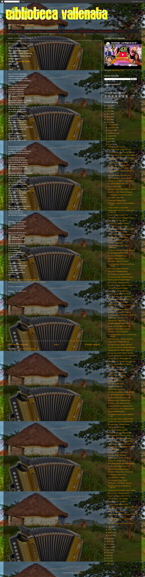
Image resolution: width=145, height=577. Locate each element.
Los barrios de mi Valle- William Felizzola (121, 189)
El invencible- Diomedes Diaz (117, 318)
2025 (109, 108)
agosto (110, 136)
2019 (109, 539)
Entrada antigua (92, 344)
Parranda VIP (120, 31)
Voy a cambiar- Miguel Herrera (118, 469)
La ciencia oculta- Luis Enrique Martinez (121, 250)
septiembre (112, 133)
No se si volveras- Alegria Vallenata (120, 364)
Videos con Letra (21, 31)
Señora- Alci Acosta (114, 381)
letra (33, 282)
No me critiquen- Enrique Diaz (118, 215)
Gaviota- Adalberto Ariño (116, 411)
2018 (109, 541)
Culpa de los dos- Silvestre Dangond (120, 339)
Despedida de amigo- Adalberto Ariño (120, 447)
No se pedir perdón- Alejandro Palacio (120, 277)
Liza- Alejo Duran (113, 449)
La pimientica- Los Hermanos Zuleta (120, 195)
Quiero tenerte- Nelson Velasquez (119, 458)
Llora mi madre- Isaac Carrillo (118, 498)
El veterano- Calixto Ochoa (117, 200)
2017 (109, 544)
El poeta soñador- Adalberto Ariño (119, 397)
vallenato (42, 282)
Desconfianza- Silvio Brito (116, 320)
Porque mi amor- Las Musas (117, 452)
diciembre (111, 125)
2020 (109, 122)
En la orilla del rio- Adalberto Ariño (119, 435)
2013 (109, 555)
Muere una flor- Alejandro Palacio (119, 280)
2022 (109, 117)
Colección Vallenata (36, 31)
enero (110, 535)
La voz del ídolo (22, 61)
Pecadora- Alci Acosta (115, 378)
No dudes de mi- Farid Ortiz (117, 501)
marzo (110, 529)
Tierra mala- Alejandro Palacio (118, 268)
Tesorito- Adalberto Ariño (116, 427)
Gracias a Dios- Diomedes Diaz (118, 165)
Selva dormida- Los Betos (116, 477)
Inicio (10, 31)
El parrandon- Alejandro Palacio (118, 299)
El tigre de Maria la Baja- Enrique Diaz (121, 472)
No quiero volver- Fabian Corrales (119, 149)
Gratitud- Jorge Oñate (115, 243)
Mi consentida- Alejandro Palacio (119, 282)
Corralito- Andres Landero (116, 147)
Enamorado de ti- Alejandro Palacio (120, 296)
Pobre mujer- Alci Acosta (116, 370)
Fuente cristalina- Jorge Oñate (118, 207)
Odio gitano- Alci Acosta (116, 367)
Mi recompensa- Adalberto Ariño (119, 424)
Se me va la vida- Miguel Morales (119, 326)
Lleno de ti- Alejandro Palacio (117, 288)
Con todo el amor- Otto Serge (118, 162)
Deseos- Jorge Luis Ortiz (116, 258)
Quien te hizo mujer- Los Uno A (118, 240)
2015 (109, 550)
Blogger (79, 573)
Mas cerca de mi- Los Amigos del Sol (120, 523)
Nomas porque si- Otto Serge (118, 253)
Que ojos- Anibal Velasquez (117, 455)
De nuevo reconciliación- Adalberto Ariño (121, 392)
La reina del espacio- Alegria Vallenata (121, 353)
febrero (111, 532)
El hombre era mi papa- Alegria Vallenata (121, 361)
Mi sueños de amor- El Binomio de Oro (121, 218)
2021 (109, 119)
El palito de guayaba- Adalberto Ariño (120, 421)
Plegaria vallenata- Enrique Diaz (119, 323)
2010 (109, 561)
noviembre (112, 127)
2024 (109, 111)
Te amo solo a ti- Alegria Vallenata (119, 358)
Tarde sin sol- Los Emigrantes (118, 332)
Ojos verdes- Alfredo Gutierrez (118, 261)
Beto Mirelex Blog (69, 31)
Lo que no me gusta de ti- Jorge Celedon (122, 155)
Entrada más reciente (18, 344)
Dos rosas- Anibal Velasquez (117, 256)
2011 (108, 558)
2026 (109, 105)
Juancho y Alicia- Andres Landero (119, 329)
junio (110, 141)
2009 (109, 564)
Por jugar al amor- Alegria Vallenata (120, 344)
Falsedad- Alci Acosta (115, 386)
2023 (109, 114)
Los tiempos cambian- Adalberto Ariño (120, 441)
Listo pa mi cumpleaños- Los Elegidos (120, 181)
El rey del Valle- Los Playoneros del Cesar (122, 315)
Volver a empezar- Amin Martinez (119, 496)
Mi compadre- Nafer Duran (117, 232)
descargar (27, 282)
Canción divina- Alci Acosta (117, 372)
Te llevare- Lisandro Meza (116, 461)
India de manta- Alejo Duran (117, 220)
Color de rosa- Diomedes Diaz (118, 168)
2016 (109, 547)
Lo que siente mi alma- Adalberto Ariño (121, 409)
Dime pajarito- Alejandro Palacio (118, 309)
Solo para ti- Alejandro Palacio (118, 271)
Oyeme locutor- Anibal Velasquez (119, 493)
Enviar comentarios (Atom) (27, 349)
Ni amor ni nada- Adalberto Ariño (119, 403)
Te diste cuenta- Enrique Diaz (118, 504)
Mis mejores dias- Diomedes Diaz (119, 175)
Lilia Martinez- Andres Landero (118, 226)
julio (109, 139)
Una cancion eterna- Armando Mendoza (121, 463)
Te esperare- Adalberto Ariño (117, 430)
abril (110, 527)
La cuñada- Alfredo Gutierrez (117, 183)
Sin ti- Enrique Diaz (114, 186)
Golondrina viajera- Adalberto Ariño (119, 438)
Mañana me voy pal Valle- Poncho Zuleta (122, 490)
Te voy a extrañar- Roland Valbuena (120, 234)
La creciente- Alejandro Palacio (118, 291)
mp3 (37, 282)
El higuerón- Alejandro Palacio (118, 302)
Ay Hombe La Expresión (86, 31)
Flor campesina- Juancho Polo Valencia (121, 152)
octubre (111, 130)
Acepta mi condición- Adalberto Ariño (120, 406)
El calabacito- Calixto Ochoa (117, 474)
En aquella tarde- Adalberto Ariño (119, 395)
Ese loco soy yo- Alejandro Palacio (119, 294)
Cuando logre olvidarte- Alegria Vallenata (121, 356)
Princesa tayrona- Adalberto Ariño (119, 400)
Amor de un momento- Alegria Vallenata (121, 347)
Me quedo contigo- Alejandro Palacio (120, 285)
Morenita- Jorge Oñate (115, 511)
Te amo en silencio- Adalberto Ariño (120, 433)
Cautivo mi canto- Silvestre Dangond (120, 192)
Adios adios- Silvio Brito (116, 197)
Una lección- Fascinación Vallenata (119, 483)
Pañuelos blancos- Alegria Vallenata (120, 350)
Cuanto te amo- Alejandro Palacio (119, 312)
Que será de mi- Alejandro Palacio (119, 274)
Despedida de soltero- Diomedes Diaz (120, 229)
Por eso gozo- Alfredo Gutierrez (118, 466)
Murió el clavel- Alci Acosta (117, 375)
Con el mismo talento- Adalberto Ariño (120, 419)
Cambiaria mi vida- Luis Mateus (118, 223)
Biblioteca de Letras (53, 31)
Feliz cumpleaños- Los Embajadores (120, 178)
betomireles (19, 282)
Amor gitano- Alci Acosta (116, 383)
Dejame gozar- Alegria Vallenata (119, 342)
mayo (110, 144)
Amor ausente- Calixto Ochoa (118, 237)
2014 (109, 552)
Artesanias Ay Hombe (105, 31)
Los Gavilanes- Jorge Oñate (117, 480)
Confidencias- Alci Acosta (116, 389)
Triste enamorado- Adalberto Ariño (119, 444)
